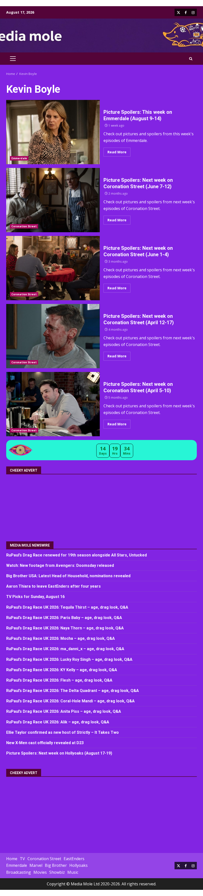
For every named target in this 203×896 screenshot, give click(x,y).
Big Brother (56, 865)
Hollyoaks (78, 865)
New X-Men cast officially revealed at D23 (45, 742)
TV (22, 858)
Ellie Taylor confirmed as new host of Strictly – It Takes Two (62, 732)
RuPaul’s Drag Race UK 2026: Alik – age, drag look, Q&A (57, 722)
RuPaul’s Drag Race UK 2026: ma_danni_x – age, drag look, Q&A (65, 648)
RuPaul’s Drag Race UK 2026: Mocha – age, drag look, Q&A (60, 638)
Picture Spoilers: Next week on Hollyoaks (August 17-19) (59, 753)
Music (72, 872)
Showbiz (57, 872)
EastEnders (74, 858)
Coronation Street (24, 226)
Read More (117, 152)
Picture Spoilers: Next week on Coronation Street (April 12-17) (53, 336)
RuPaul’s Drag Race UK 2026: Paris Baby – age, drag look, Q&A (64, 617)
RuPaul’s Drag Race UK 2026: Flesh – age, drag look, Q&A (59, 680)
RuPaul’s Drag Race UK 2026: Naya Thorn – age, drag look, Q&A (65, 628)
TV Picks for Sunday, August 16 (35, 596)
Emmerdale (19, 158)
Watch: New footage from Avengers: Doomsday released (60, 565)
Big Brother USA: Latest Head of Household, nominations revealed (68, 576)
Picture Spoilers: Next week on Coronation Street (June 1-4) (53, 268)
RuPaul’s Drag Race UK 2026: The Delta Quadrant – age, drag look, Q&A (72, 690)
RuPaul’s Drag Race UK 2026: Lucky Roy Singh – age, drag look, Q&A (69, 659)
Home (11, 858)
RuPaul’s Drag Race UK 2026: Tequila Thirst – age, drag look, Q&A (67, 607)
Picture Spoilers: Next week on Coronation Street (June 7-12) (53, 200)
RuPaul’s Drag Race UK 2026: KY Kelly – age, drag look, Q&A (61, 669)
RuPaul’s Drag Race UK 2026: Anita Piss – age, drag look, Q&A (63, 711)
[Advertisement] (49, 506)
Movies (40, 872)
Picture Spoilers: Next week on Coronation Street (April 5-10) (53, 404)
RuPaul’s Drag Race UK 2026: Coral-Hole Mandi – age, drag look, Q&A (70, 701)
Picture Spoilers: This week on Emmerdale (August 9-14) (53, 132)
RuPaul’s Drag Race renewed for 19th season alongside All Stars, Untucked (76, 555)
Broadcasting (18, 872)
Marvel (35, 865)
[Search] (190, 59)
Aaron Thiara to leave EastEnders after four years (53, 586)
